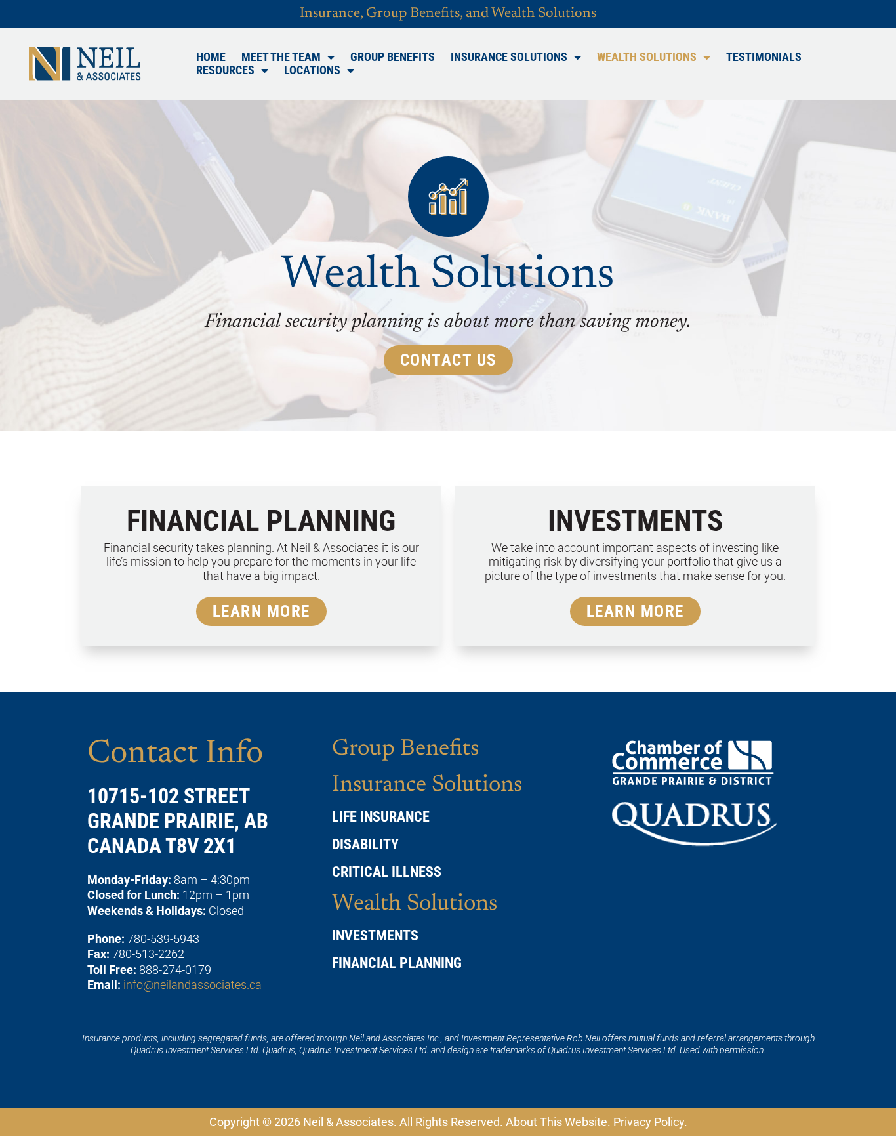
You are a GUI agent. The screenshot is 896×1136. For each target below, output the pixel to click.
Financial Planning (397, 963)
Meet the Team (281, 57)
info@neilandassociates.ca (192, 985)
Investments (375, 935)
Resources (225, 70)
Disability (365, 844)
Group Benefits (392, 57)
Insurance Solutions (509, 57)
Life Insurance (381, 817)
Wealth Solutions (647, 57)
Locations (312, 70)
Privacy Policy (648, 1122)
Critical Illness (386, 872)
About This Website (556, 1122)
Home (211, 57)
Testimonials (764, 57)
